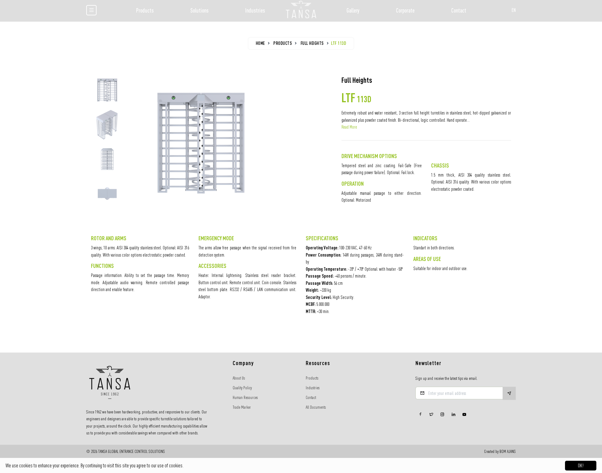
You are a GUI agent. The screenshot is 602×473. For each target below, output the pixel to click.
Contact (458, 10)
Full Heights (312, 43)
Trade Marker (242, 407)
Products (145, 10)
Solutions (199, 10)
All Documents (316, 407)
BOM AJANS (507, 451)
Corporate (405, 10)
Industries (255, 10)
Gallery (352, 10)
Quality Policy (242, 387)
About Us (239, 377)
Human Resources (245, 397)
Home (260, 43)
